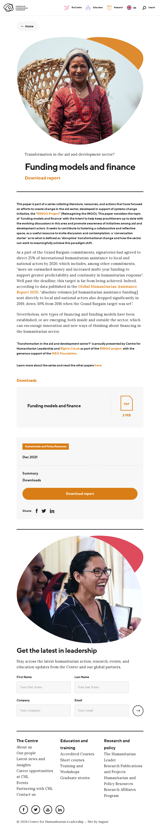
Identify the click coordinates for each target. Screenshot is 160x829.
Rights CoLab (70, 348)
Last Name (82, 677)
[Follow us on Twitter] (35, 810)
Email (78, 700)
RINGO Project (48, 213)
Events (22, 783)
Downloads (31, 480)
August (103, 822)
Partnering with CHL (35, 788)
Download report (42, 178)
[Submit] (137, 710)
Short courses (72, 760)
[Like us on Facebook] (23, 810)
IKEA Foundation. (64, 353)
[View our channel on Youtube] (47, 810)
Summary (30, 473)
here (98, 365)
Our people (26, 753)
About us (24, 747)
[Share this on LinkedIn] (52, 511)
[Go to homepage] (16, 8)
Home (29, 26)
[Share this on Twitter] (44, 511)
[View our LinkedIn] (59, 810)
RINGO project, (111, 348)
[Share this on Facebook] (37, 511)
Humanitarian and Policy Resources (45, 446)
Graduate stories (75, 778)
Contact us (26, 794)
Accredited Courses (77, 754)
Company (23, 700)
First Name (24, 677)
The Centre (27, 740)
